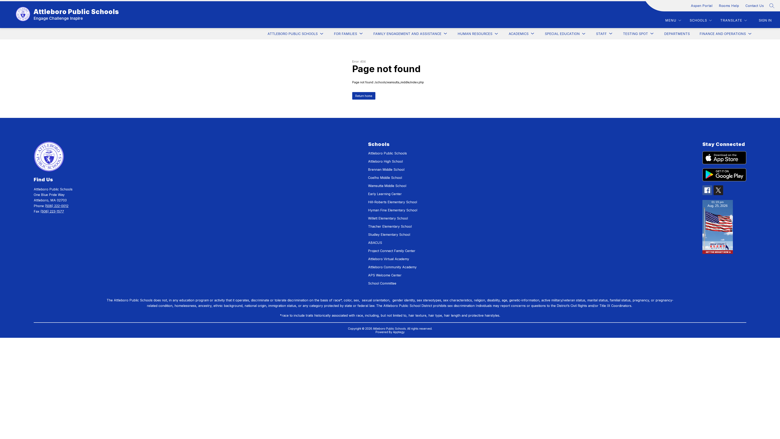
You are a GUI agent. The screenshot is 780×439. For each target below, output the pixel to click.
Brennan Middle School (386, 169)
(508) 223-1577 (52, 211)
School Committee (382, 283)
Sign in (765, 20)
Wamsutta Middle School (387, 186)
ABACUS (375, 243)
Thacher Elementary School (390, 226)
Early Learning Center (385, 194)
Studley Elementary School (389, 235)
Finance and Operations (723, 34)
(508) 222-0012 (56, 206)
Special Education (562, 34)
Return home (363, 96)
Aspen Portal (701, 6)
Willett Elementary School (388, 218)
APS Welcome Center (385, 275)
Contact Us (754, 6)
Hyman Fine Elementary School (392, 210)
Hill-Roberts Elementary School (392, 202)
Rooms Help (729, 6)
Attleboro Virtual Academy (388, 259)
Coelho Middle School (385, 178)
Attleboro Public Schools (293, 34)
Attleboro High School (385, 161)
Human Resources (475, 34)
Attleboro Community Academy (392, 267)
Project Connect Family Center (391, 251)
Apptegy (399, 332)
